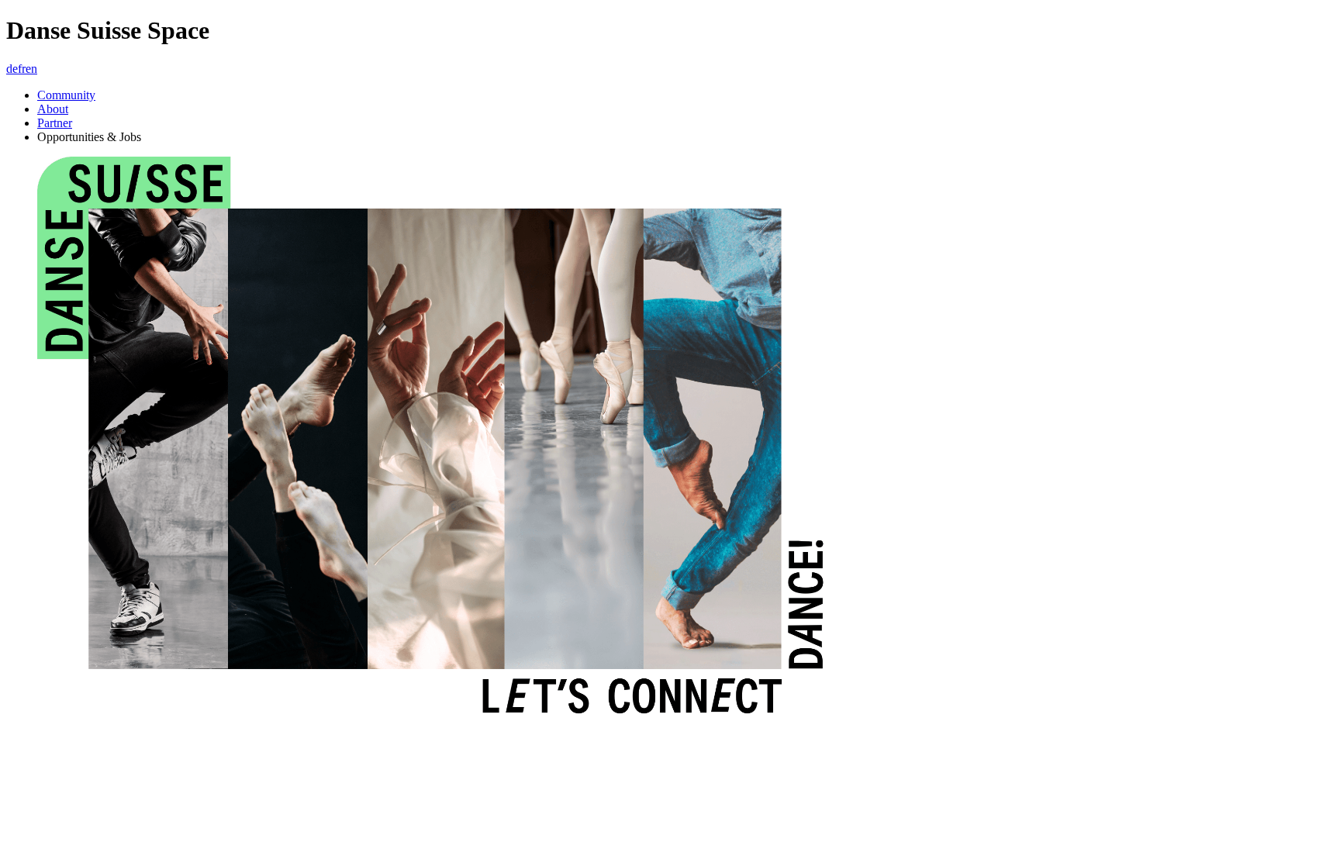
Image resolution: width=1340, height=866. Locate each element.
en (31, 68)
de (12, 68)
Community (66, 95)
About (52, 109)
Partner (54, 122)
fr (22, 68)
